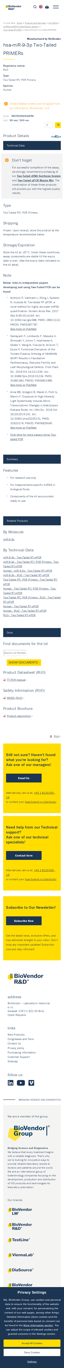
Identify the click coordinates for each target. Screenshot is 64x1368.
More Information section (38, 1325)
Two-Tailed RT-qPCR (12, 30)
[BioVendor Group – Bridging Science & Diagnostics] (32, 1134)
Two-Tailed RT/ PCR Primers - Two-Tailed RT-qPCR (30, 582)
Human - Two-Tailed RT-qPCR (21, 606)
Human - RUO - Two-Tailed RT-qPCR (24, 610)
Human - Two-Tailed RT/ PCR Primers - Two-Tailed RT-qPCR (29, 591)
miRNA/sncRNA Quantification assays (21, 26)
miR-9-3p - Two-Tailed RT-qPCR (22, 557)
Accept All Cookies (32, 1343)
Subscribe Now (24, 921)
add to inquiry (58, 125)
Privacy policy (16, 1048)
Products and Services (35, 23)
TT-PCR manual (16, 680)
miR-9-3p (9, 539)
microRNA (53, 23)
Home (19, 23)
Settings (32, 1361)
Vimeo (31, 1083)
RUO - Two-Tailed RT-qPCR (19, 615)
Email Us (24, 778)
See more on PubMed (23, 329)
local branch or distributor (40, 802)
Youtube (21, 1083)
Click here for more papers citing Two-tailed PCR (33, 437)
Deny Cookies (32, 1352)
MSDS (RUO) (15, 698)
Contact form (24, 855)
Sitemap (13, 1061)
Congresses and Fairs (21, 1039)
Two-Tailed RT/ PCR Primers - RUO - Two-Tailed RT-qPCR (32, 600)
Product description (19, 716)
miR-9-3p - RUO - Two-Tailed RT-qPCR (26, 575)
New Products (16, 1034)
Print (56, 736)
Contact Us (14, 1043)
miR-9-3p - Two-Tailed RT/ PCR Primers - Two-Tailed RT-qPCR (31, 564)
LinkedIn (10, 1083)
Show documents (23, 662)
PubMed (56, 136)
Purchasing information (22, 1052)
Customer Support (19, 1057)
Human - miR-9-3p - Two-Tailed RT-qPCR (27, 570)
